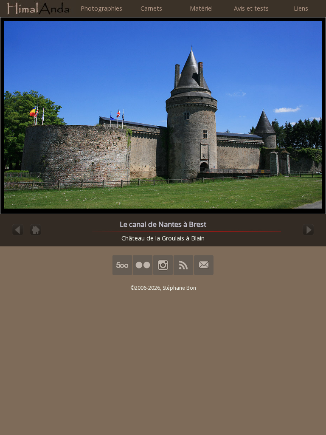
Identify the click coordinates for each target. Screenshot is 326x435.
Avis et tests (251, 8)
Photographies (101, 8)
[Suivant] (308, 234)
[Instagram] (163, 273)
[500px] (122, 273)
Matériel (201, 8)
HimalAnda (38, 8)
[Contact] (204, 273)
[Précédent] (18, 234)
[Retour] (35, 234)
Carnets (151, 8)
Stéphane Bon (179, 287)
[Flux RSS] (183, 273)
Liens (301, 8)
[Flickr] (142, 273)
